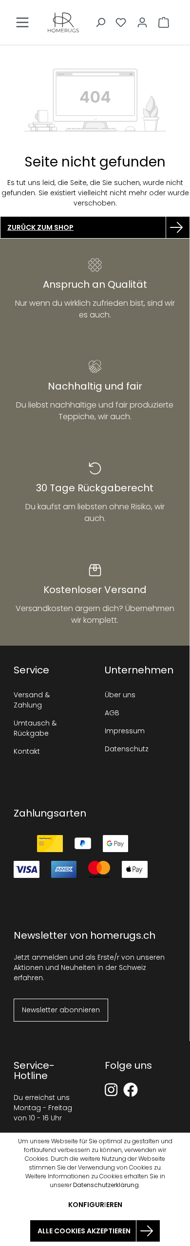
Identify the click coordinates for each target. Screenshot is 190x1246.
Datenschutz (127, 749)
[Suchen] (100, 22)
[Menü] (22, 22)
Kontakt (27, 751)
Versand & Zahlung (32, 700)
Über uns (120, 695)
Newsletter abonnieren (61, 1010)
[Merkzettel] (121, 22)
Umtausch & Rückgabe (35, 728)
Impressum (125, 731)
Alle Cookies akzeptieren (84, 1231)
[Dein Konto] (142, 22)
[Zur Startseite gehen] (63, 22)
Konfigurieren (95, 1204)
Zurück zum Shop (40, 227)
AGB (112, 713)
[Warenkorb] (163, 22)
